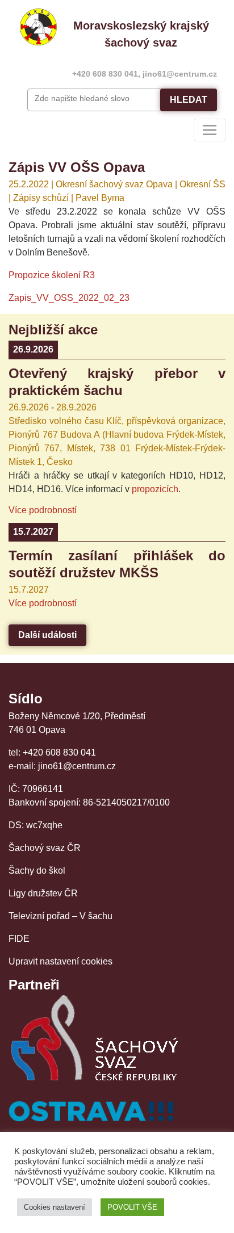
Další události (47, 635)
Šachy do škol (37, 870)
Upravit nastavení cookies (60, 961)
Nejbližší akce (53, 329)
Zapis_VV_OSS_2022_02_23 (69, 298)
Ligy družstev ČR (43, 893)
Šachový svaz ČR (45, 848)
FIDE (19, 938)
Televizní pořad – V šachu (60, 916)
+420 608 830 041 (105, 73)
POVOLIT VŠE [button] (132, 1207)
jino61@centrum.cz (180, 73)
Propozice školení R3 (52, 275)
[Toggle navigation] (209, 130)
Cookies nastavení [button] (54, 1207)
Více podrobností (43, 510)
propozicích (155, 489)
